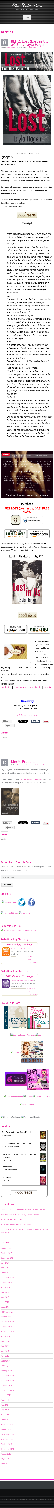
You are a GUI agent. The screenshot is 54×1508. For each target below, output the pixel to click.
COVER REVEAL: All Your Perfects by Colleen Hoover (23, 1210)
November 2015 (7, 1322)
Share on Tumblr (35, 721)
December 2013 (7, 1434)
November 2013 (7, 1439)
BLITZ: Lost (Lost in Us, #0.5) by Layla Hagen (29, 43)
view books (33, 962)
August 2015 (6, 1336)
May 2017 (5, 1263)
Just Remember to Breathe (30, 779)
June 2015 (5, 1346)
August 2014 (6, 1395)
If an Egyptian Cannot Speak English (17, 1132)
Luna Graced (7, 1166)
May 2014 (5, 1410)
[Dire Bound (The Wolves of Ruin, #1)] (43, 1180)
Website (6, 687)
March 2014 (5, 1420)
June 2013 (5, 1464)
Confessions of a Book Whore (22, 949)
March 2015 (5, 1361)
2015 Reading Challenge (19, 976)
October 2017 (6, 1253)
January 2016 (6, 1317)
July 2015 (5, 1341)
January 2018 (6, 1248)
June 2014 (5, 1405)
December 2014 (7, 1376)
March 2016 (5, 1307)
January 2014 (6, 1429)
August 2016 (6, 1287)
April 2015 (5, 1356)
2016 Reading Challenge (19, 944)
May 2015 (5, 1351)
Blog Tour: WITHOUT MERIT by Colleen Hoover (20, 1215)
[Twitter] (25, 1491)
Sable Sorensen (9, 1181)
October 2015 (6, 1327)
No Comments (30, 48)
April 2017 (5, 1268)
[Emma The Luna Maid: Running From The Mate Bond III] (43, 1157)
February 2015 (7, 1366)
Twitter (48, 687)
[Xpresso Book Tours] (15, 1019)
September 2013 (7, 1449)
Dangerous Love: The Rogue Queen (16, 1143)
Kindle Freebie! (23, 761)
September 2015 (7, 1331)
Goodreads (20, 687)
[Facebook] (29, 1491)
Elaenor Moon (9, 1161)
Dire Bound (6, 1178)
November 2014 (7, 1380)
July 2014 (5, 1400)
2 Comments (40, 765)
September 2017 (7, 1258)
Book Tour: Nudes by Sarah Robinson (16, 1224)
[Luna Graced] (43, 1169)
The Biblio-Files (27, 6)
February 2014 (7, 1425)
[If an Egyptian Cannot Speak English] (43, 1135)
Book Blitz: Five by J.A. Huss (12, 1220)
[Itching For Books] (16, 1080)
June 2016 (5, 1292)
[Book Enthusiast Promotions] (23, 1036)
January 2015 (6, 1371)
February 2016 (7, 1312)
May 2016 (5, 1297)
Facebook (35, 687)
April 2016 (5, 1302)
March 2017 (5, 1273)
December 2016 (7, 1278)
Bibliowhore (10, 48)
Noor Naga (7, 1135)
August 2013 (6, 1454)
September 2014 (7, 1390)
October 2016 (6, 1283)
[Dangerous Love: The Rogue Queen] (43, 1146)
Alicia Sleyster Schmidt (11, 1146)
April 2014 (5, 1415)
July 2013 (5, 1459)
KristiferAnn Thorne (10, 1169)
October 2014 (6, 1385)
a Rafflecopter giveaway (27, 715)
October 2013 (6, 1444)
